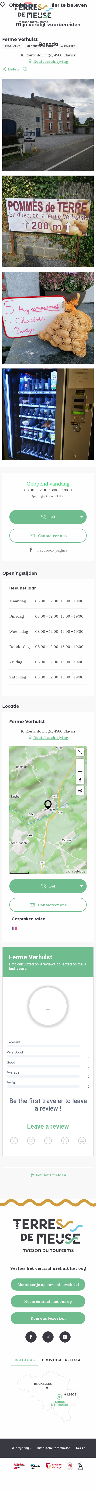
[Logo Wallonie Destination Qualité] (70, 1466)
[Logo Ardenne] (80, 1466)
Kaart (80, 1448)
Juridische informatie (53, 1448)
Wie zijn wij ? (21, 1448)
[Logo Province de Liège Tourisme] (53, 1466)
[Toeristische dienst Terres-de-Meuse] (33, 13)
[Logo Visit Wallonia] (35, 1466)
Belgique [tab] (25, 1360)
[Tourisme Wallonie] (19, 1466)
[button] (68, 5)
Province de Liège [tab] (62, 1360)
